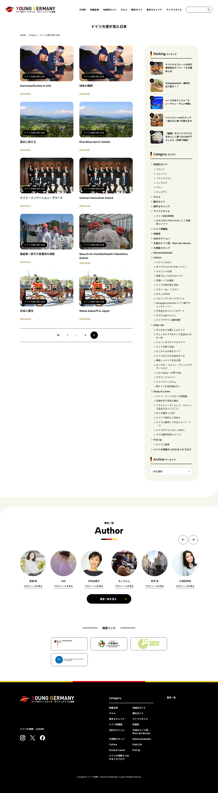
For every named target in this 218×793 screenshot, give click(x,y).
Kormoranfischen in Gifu (35, 85)
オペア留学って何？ (166, 413)
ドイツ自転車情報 (165, 215)
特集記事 (94, 9)
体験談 (156, 233)
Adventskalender (163, 252)
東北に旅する (28, 142)
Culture (157, 257)
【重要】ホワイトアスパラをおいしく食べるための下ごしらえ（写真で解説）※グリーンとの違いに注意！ (178, 138)
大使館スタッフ (161, 248)
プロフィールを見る (33, 586)
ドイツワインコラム (166, 381)
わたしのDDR (163, 293)
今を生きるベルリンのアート (170, 310)
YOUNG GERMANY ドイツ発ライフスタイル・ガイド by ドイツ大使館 (47, 699)
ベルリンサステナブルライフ (170, 342)
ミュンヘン (161, 173)
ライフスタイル (174, 9)
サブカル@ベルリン (166, 315)
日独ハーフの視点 (165, 280)
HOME (82, 9)
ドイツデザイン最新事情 (168, 319)
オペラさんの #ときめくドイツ (171, 266)
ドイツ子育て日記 (165, 346)
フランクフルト (164, 178)
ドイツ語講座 (160, 229)
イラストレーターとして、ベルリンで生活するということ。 (173, 407)
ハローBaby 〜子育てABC (169, 372)
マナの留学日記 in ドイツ (168, 434)
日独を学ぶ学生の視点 (167, 400)
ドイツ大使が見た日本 (167, 284)
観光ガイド (137, 9)
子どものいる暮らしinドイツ (170, 329)
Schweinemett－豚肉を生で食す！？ (177, 85)
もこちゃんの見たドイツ (168, 351)
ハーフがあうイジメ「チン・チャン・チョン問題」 (178, 102)
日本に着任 (26, 311)
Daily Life (158, 325)
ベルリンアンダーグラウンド (170, 298)
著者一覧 (171, 697)
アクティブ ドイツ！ (166, 377)
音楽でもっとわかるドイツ (169, 275)
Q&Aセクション (161, 238)
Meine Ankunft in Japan (94, 311)
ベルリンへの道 (164, 271)
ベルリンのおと (164, 262)
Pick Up (157, 439)
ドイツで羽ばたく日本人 (168, 417)
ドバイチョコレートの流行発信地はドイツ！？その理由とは (178, 68)
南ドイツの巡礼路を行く (168, 386)
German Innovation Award (96, 198)
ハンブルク (161, 182)
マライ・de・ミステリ (167, 289)
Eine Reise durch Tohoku (94, 142)
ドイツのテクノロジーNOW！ (171, 430)
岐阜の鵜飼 (86, 85)
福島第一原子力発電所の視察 (37, 254)
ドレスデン (161, 191)
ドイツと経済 (162, 444)
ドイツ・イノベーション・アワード (41, 198)
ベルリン (160, 169)
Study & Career (161, 391)
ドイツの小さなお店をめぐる (170, 355)
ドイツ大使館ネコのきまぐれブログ (172, 449)
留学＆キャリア (154, 9)
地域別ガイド (109, 9)
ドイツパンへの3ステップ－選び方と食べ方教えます (178, 119)
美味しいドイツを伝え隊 (168, 360)
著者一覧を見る (108, 599)
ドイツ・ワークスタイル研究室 (171, 396)
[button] (183, 539)
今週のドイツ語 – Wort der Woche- (172, 243)
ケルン (159, 187)
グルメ (124, 9)
